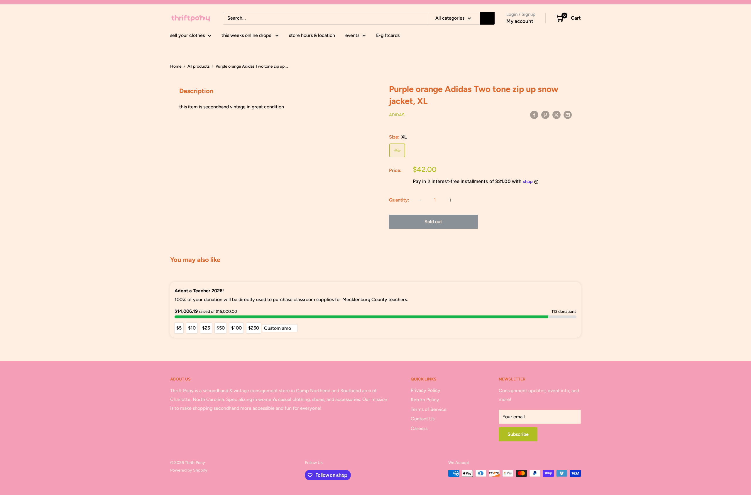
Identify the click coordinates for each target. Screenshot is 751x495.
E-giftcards (388, 35)
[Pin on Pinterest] (545, 114)
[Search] (487, 18)
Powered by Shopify (188, 470)
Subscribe (518, 434)
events (352, 35)
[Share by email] (568, 114)
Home (176, 66)
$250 (253, 328)
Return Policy (425, 399)
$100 (236, 328)
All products (198, 66)
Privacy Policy (425, 390)
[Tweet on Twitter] (556, 114)
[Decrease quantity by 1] (419, 200)
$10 (192, 328)
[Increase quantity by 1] (450, 200)
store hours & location (312, 35)
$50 (220, 328)
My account (519, 21)
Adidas (397, 114)
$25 (206, 328)
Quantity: (399, 200)
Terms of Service (428, 409)
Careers (419, 428)
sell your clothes (187, 35)
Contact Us (422, 418)
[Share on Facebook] (534, 114)
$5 (179, 328)
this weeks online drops (246, 35)
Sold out (433, 221)
